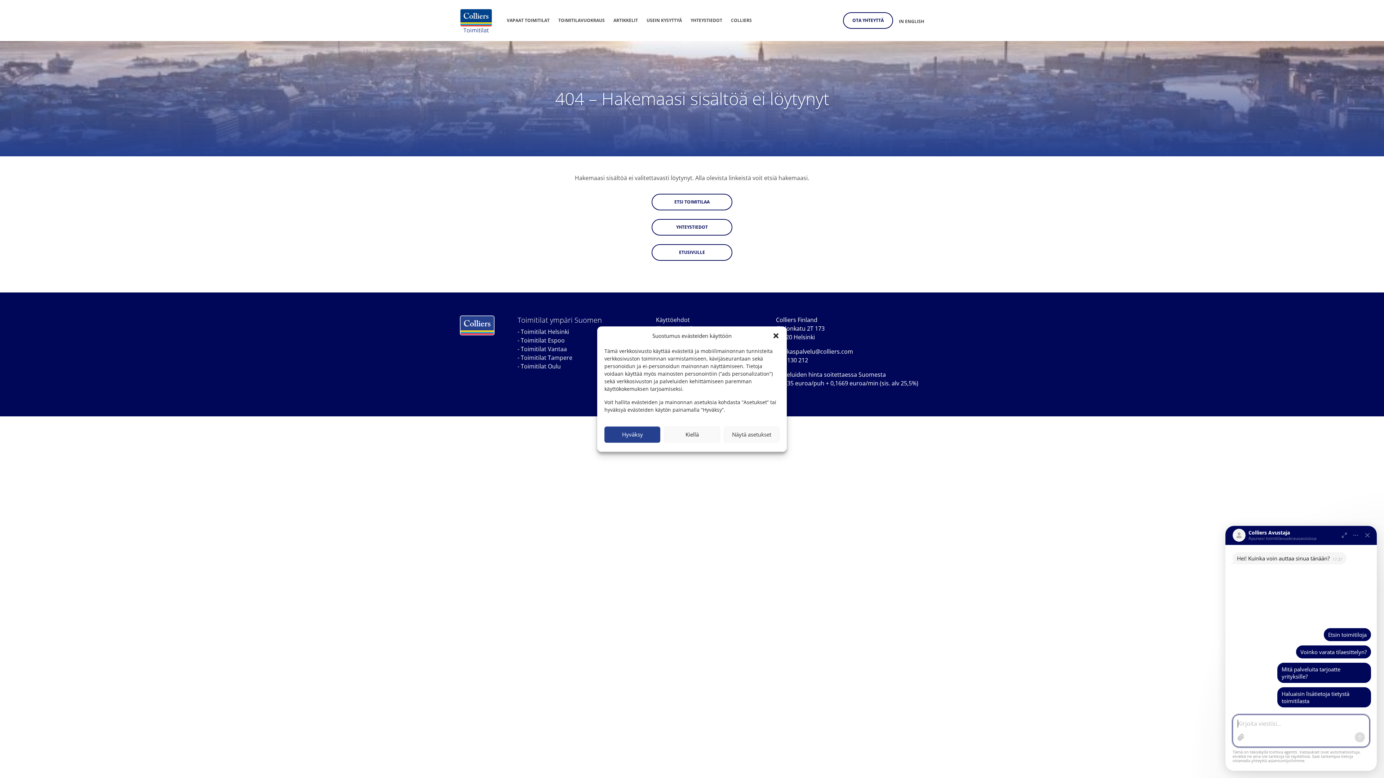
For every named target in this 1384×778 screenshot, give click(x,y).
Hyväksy (632, 434)
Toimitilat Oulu (541, 366)
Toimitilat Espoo (543, 340)
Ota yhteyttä (868, 20)
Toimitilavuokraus (581, 20)
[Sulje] (1367, 535)
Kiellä (692, 434)
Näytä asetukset (751, 434)
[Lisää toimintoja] (1356, 535)
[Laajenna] (1344, 535)
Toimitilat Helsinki (545, 332)
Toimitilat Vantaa (544, 349)
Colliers (741, 20)
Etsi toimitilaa (692, 202)
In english (911, 21)
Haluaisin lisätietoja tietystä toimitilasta (1315, 697)
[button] (776, 336)
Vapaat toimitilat (528, 20)
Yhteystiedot (706, 20)
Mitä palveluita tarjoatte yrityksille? (1311, 673)
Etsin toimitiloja (1347, 634)
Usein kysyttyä (664, 20)
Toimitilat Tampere (546, 358)
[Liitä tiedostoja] (1241, 737)
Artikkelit (625, 20)
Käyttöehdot (673, 320)
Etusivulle (692, 252)
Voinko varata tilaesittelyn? (1333, 652)
